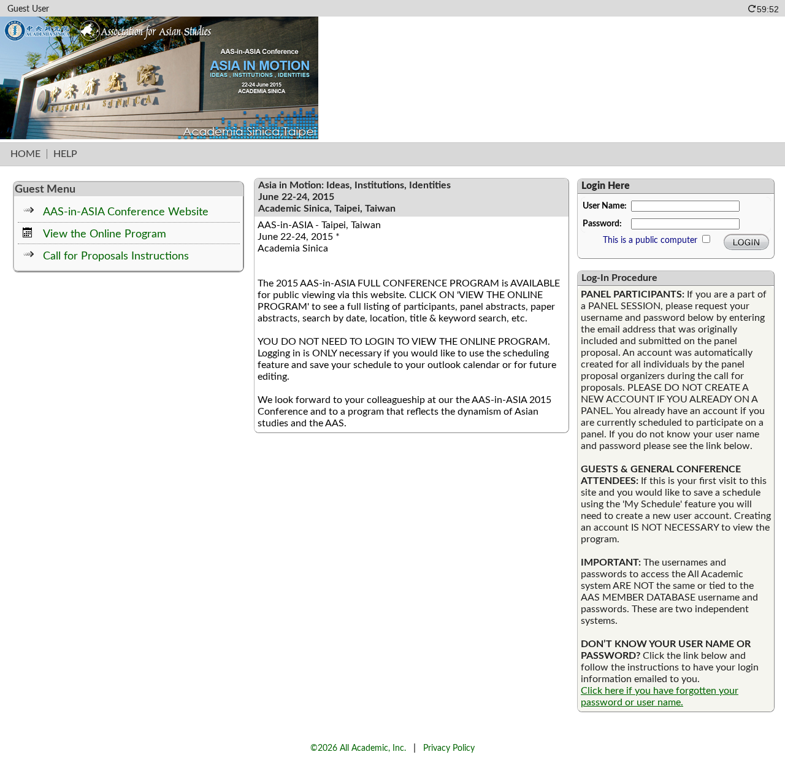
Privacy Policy (449, 748)
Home (25, 154)
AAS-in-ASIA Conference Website (126, 212)
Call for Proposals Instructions (116, 256)
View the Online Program (104, 234)
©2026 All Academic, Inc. (358, 748)
